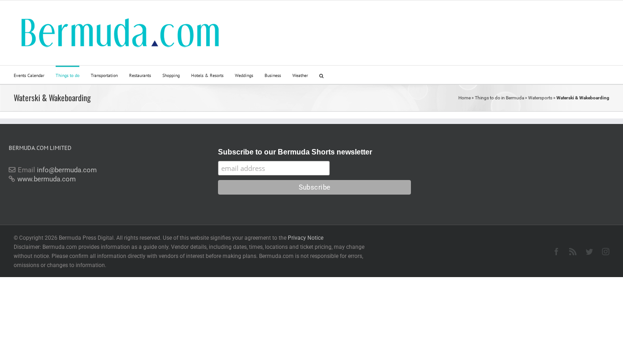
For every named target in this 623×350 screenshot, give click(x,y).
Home (464, 97)
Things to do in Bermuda (499, 97)
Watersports (540, 97)
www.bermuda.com (46, 179)
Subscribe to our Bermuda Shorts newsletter (295, 152)
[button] (321, 75)
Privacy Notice (305, 238)
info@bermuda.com (67, 170)
